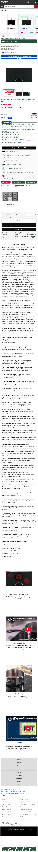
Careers (22, 807)
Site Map (5, 817)
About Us (5, 799)
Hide (9, 11)
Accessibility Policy (26, 809)
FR (31, 2)
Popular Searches (25, 802)
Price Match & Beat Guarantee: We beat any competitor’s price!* (16, 177)
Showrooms (6, 804)
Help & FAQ (6, 814)
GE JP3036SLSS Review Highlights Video (12, 793)
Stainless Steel (10, 205)
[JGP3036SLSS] (10, 196)
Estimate (19, 225)
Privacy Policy (6, 809)
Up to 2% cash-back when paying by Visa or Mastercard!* (16, 156)
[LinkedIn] (3, 824)
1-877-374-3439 (30, 141)
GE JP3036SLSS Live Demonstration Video (13, 790)
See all (18, 108)
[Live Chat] (28, 2)
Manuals (19, 762)
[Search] (35, 6)
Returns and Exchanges (27, 804)
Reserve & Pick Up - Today (13, 164)
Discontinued (24, 799)
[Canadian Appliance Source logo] (11, 2)
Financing (19, 778)
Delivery (19, 785)
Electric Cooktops (14, 38)
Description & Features (19, 244)
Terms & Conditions (8, 807)
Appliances (3, 38)
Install (19, 781)
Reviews (19, 769)
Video (19, 766)
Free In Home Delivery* (12, 151)
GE (19, 38)
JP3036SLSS (23, 38)
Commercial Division (26, 812)
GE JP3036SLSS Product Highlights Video (13, 791)
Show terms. (19, 142)
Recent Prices (34, 115)
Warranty (19, 775)
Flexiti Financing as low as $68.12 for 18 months (19, 172)
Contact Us (6, 802)
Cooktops (8, 38)
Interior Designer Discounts (13, 168)
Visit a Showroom (31, 182)
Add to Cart (6, 182)
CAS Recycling (24, 819)
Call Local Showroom (19, 182)
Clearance (5, 104)
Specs (19, 759)
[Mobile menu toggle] (2, 6)
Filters (33, 11)
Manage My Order (7, 812)
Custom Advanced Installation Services (17, 161)
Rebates (19, 772)
